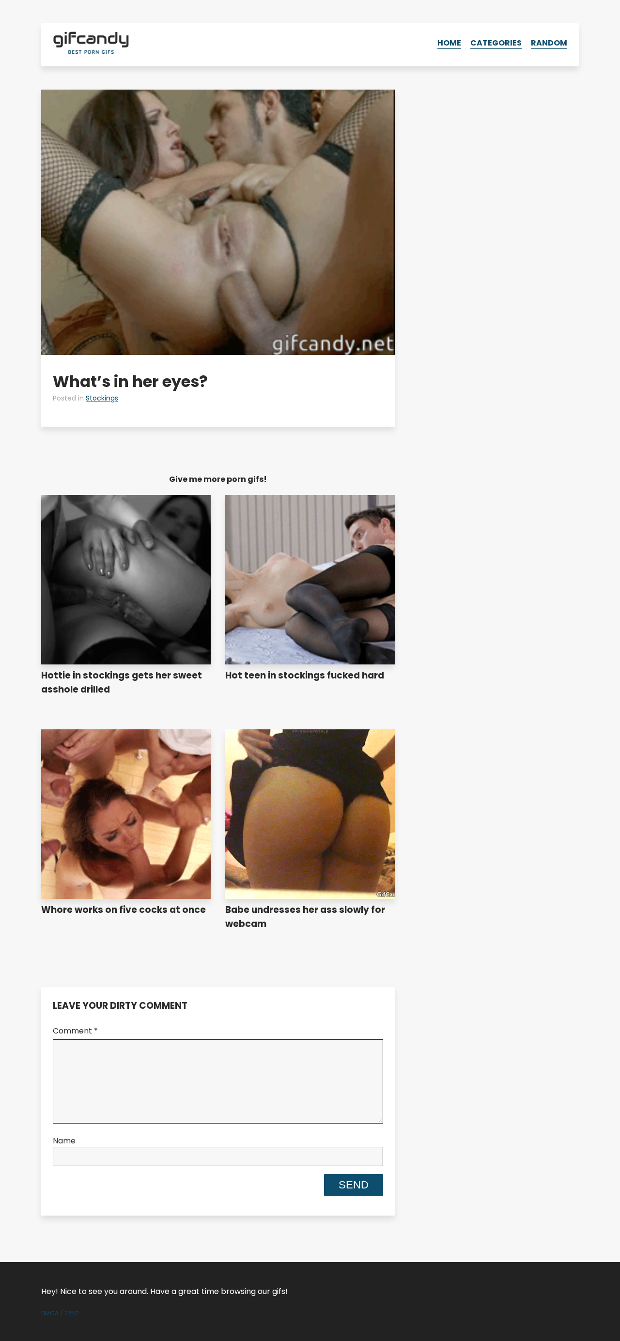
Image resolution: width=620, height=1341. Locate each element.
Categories (496, 42)
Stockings (102, 398)
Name (64, 1140)
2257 (71, 1313)
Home (449, 42)
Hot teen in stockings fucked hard (304, 675)
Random (549, 42)
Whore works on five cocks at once (123, 909)
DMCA (50, 1313)
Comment (75, 1030)
